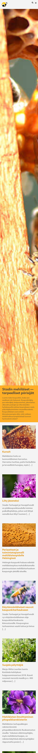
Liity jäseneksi (10, 500)
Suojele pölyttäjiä (12, 664)
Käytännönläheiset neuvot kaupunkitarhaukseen (18, 608)
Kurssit (6, 451)
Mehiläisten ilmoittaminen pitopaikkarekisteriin (17, 718)
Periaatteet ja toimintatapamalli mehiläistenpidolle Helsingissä (13, 554)
